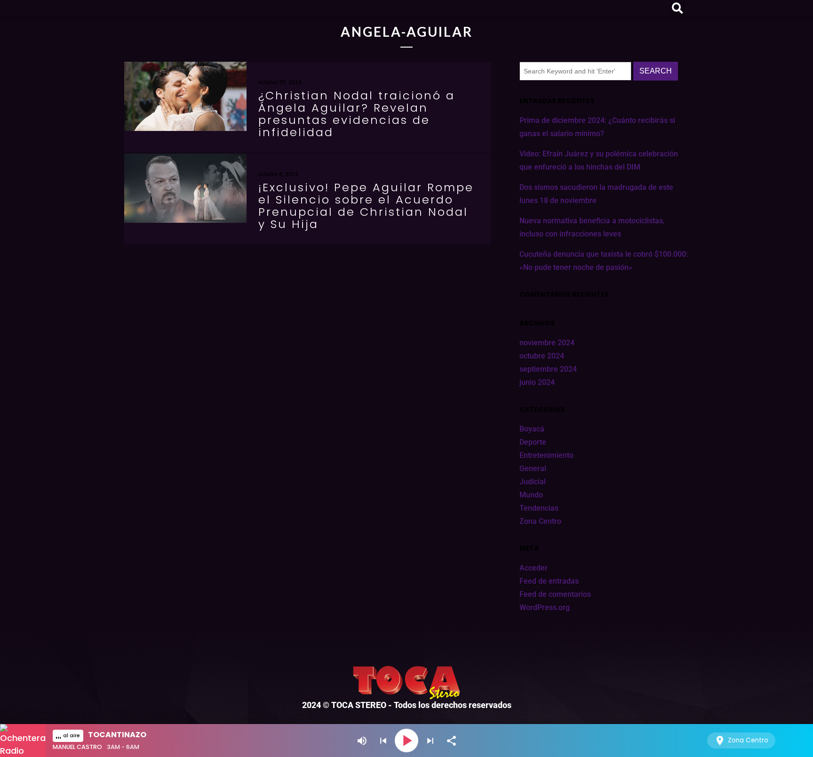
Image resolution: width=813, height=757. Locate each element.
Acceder (533, 567)
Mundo (531, 494)
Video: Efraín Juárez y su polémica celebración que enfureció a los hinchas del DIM (598, 160)
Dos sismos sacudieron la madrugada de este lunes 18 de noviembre (596, 194)
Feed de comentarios (555, 594)
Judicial (532, 481)
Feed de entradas (549, 581)
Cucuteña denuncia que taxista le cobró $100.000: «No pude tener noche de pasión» (603, 261)
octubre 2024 (541, 355)
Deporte (532, 442)
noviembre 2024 (546, 342)
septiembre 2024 (548, 369)
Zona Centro (540, 521)
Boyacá (531, 428)
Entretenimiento (546, 455)
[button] (677, 8)
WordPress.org (544, 607)
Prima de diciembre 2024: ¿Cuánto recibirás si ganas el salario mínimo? (597, 127)
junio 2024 (537, 382)
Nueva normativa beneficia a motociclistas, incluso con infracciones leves (592, 227)
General (532, 468)
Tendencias (538, 508)
